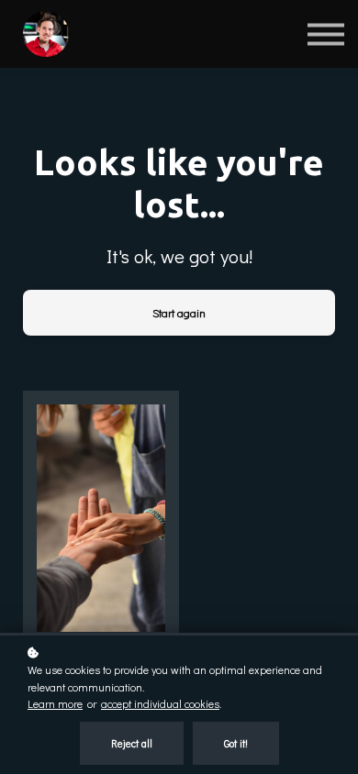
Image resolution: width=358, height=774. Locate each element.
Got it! (236, 743)
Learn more (55, 703)
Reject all (131, 743)
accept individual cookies (160, 703)
